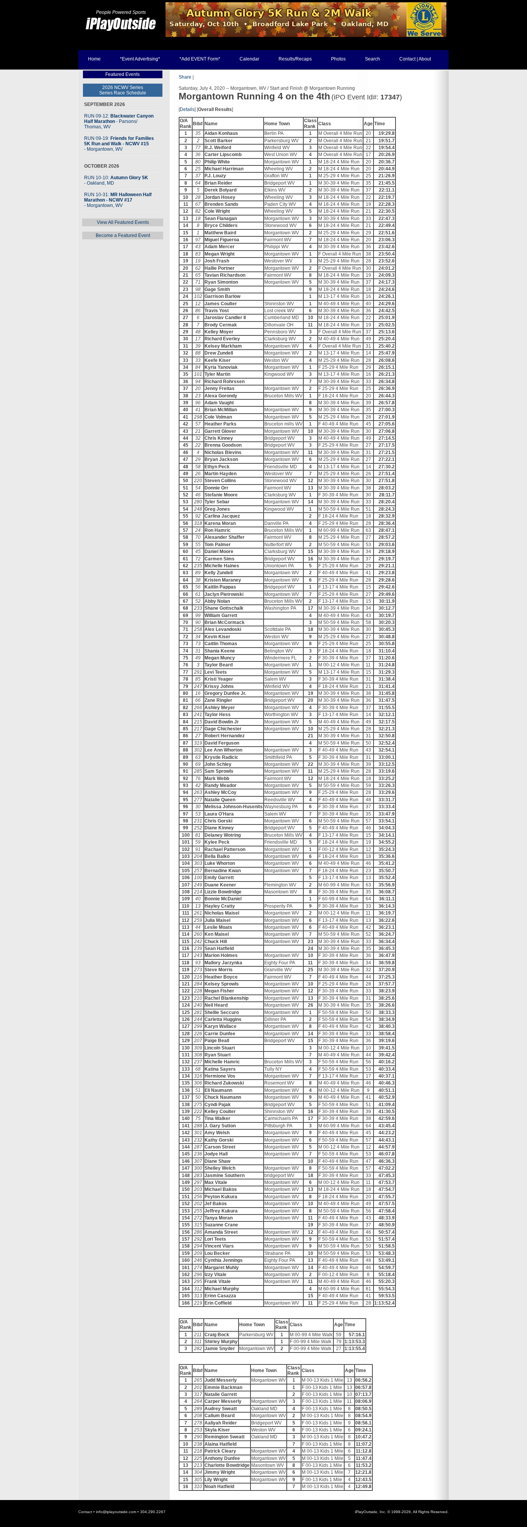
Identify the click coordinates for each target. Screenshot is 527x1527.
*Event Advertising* (140, 59)
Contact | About (415, 59)
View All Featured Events (123, 222)
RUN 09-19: (119, 144)
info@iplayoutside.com (116, 1512)
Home (94, 59)
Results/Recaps (295, 59)
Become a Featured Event (123, 235)
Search (372, 59)
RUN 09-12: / (119, 121)
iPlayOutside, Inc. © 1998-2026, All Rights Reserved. (402, 1512)
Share (185, 77)
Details (187, 109)
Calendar (249, 59)
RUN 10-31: (118, 200)
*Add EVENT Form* (199, 59)
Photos (338, 59)
